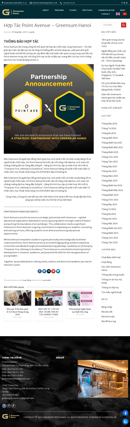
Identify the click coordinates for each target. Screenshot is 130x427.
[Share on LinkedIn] (58, 271)
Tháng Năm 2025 (109, 176)
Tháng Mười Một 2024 (112, 190)
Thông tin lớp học (110, 287)
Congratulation (106, 10)
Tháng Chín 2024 (109, 199)
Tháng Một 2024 (109, 223)
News (122, 10)
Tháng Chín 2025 (109, 157)
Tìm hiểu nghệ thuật (111, 292)
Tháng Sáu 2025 (109, 171)
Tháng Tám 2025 (109, 161)
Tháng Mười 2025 (109, 152)
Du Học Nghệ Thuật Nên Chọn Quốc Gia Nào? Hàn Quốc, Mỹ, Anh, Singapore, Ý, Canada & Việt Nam (113, 72)
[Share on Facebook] (40, 271)
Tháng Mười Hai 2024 (111, 185)
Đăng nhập (106, 307)
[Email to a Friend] (49, 271)
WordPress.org (108, 321)
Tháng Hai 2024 (109, 218)
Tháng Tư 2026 (108, 128)
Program (59, 10)
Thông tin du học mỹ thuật (111, 281)
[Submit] (123, 25)
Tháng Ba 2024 (108, 214)
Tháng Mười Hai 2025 (111, 142)
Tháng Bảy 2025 (109, 166)
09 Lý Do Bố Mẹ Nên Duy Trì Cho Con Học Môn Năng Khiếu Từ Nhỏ (113, 86)
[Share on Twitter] (44, 271)
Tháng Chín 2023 (109, 238)
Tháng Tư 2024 (108, 209)
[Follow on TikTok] (127, 3)
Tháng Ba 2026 (108, 133)
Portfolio (87, 10)
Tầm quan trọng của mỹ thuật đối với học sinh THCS (112, 42)
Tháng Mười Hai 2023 (111, 228)
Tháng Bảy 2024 (109, 204)
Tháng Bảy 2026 (109, 123)
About (46, 10)
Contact (105, 14)
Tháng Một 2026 (109, 138)
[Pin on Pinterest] (53, 271)
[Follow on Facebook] (122, 3)
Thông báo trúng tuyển (112, 274)
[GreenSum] (13, 12)
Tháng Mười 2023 (109, 233)
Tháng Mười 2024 (110, 195)
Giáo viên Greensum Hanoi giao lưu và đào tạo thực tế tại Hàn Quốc (113, 97)
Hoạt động (27, 280)
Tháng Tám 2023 (109, 242)
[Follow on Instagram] (124, 3)
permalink (47, 280)
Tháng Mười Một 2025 (112, 147)
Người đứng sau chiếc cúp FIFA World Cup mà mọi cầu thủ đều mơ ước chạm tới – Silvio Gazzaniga (113, 56)
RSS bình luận (108, 316)
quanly (32, 32)
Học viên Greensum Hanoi (111, 268)
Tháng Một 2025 (109, 180)
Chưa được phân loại (111, 257)
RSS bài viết (106, 312)
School (73, 10)
